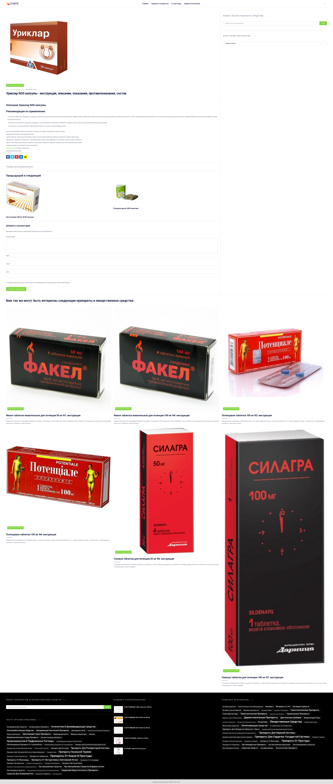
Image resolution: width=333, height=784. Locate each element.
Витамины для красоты (251, 710)
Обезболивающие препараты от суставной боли (58, 744)
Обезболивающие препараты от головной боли (24, 744)
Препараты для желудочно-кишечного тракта (241, 729)
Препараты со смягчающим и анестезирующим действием (21, 766)
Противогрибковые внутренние (279, 744)
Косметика (262, 722)
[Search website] (325, 3)
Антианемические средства (17, 727)
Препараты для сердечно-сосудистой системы (282, 736)
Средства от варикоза (43, 774)
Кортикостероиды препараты (51, 737)
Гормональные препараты (298, 714)
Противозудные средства (16, 770)
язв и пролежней (57, 774)
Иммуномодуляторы (312, 718)
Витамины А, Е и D (283, 706)
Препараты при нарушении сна (34, 763)
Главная (145, 4)
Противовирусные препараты (254, 745)
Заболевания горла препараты (37, 734)
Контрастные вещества (229, 722)
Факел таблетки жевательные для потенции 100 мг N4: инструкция (151, 415)
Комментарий (10, 237)
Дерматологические (192, 4)
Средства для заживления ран (20, 774)
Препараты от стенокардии (89, 760)
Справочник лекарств (249, 748)
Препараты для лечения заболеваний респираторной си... (240, 733)
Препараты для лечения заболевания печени (19, 748)
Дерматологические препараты (261, 717)
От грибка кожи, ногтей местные (281, 726)
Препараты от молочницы (18, 760)
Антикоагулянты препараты (39, 727)
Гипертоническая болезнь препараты (99, 730)
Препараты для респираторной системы (90, 748)
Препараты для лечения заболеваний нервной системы (277, 729)
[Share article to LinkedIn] (21, 157)
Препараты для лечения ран (42, 748)
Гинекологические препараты (253, 714)
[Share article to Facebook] (8, 157)
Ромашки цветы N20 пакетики (125, 208)
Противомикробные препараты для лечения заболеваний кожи (43, 770)
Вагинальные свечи (78, 730)
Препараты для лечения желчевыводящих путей (90, 744)
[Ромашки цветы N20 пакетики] (126, 205)
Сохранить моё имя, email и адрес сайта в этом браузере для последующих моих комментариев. (39, 282)
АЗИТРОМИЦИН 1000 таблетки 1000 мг (138, 707)
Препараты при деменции (15, 763)
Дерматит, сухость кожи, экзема (232, 718)
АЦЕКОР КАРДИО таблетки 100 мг (136, 738)
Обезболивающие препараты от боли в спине (69, 741)
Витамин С (270, 706)
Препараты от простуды (296, 740)
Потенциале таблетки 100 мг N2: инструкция (247, 415)
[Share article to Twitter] (12, 157)
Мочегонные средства (231, 726)
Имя (8, 256)
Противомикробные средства (304, 744)
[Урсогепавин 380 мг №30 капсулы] (23, 214)
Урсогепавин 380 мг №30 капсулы (20, 217)
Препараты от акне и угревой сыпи (17, 756)
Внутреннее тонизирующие (281, 710)
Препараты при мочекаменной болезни (20, 167)
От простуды (176, 4)
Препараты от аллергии (318, 737)
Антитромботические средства (20, 730)
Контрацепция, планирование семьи (246, 722)
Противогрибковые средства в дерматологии (84, 767)
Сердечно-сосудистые (159, 4)
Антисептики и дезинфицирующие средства (73, 726)
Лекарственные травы (310, 722)
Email (8, 264)
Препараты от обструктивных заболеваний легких (54, 760)
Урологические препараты (15, 85)
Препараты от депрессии (39, 756)
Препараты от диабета (251, 741)
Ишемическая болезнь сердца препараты (22, 737)
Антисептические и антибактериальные (250, 706)
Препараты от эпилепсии (231, 744)
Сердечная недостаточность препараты (79, 770)
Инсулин (92, 734)
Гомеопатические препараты (277, 714)
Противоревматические (231, 748)
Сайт (7, 272)
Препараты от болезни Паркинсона (232, 741)
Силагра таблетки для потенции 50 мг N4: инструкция (144, 558)
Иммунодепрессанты (61, 734)
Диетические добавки (290, 717)
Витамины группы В (301, 707)
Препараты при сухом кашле (72, 763)
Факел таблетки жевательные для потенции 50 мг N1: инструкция (43, 415)
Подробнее (9, 148)
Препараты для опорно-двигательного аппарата (237, 737)
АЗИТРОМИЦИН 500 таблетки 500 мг (137, 717)
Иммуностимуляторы (79, 734)
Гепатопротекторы (230, 714)
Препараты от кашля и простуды (71, 755)
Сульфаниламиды (266, 748)
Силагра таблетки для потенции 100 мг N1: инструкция (252, 677)
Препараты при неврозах (52, 763)
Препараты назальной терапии (75, 752)
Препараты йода (51, 752)
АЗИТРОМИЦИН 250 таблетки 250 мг (137, 728)
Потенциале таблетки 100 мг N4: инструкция (31, 534)
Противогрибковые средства (50, 767)
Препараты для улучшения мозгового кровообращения (26, 752)
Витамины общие (267, 710)
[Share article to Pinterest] (17, 157)
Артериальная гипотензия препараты (52, 730)
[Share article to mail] (25, 157)
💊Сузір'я (12, 3)
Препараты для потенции (60, 748)
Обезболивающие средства (254, 725)
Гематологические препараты (305, 710)
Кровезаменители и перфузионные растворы (30, 741)
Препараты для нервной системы (277, 733)
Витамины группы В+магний (232, 710)
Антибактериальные (229, 706)
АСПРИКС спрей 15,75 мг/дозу (135, 748)
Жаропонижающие (13, 734)
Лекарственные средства (286, 721)
